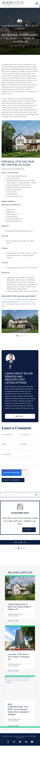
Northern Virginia (13, 620)
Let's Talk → (20, 416)
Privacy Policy (20, 738)
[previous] (4, 321)
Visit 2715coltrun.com (9, 299)
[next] (35, 321)
